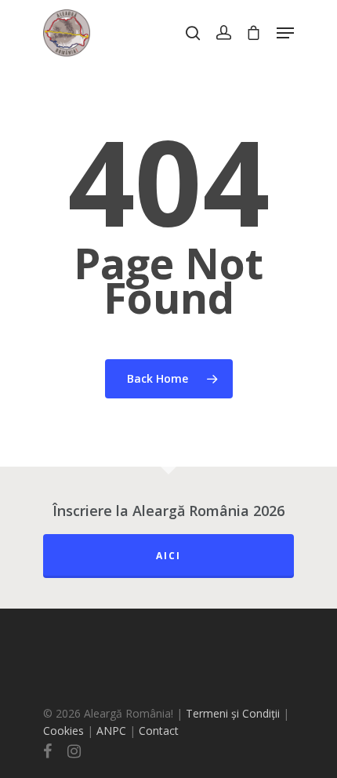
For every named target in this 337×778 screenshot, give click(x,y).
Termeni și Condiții (233, 713)
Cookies (63, 730)
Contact (159, 730)
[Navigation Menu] (285, 33)
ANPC (112, 730)
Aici (168, 555)
